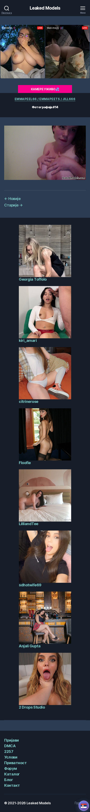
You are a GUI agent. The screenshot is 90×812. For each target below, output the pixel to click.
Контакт (12, 785)
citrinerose (28, 401)
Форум (10, 768)
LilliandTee (28, 524)
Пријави (11, 740)
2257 (8, 751)
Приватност (15, 763)
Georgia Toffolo (33, 279)
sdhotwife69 (30, 585)
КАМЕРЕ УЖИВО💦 (45, 89)
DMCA (9, 746)
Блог (8, 780)
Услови (10, 757)
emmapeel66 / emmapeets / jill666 (45, 99)
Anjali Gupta (29, 646)
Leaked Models (45, 8)
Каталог (12, 774)
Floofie (25, 463)
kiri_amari (28, 340)
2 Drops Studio (32, 707)
